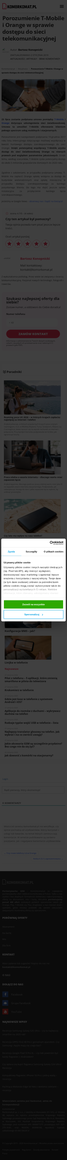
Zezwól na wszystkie (33, 604)
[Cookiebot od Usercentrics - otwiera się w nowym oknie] (49, 543)
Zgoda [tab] (11, 551)
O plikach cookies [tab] (53, 551)
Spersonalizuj (31, 614)
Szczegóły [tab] (31, 551)
